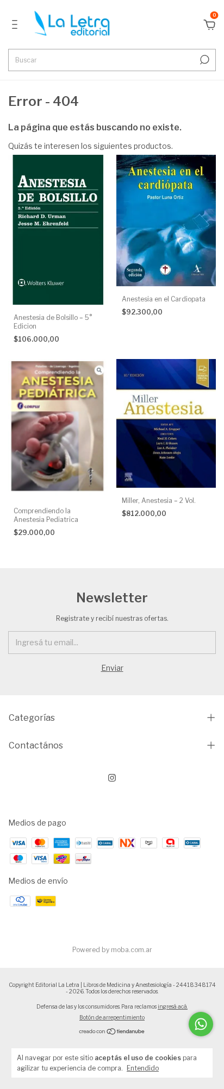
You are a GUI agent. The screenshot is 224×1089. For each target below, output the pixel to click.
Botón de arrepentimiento (112, 1017)
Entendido (143, 1068)
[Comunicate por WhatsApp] (201, 1024)
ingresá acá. (173, 1006)
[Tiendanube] (112, 1032)
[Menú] (16, 26)
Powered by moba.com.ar (112, 950)
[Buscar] (203, 59)
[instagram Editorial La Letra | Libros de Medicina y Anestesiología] (112, 777)
